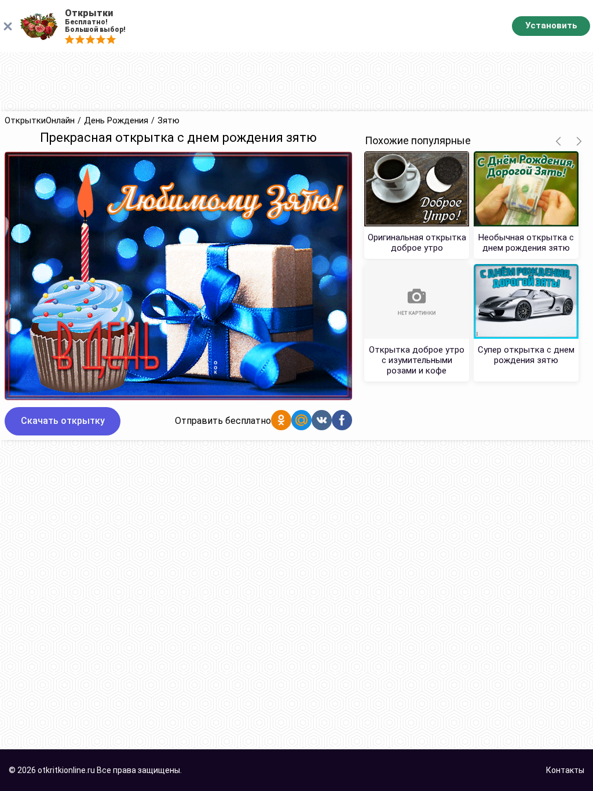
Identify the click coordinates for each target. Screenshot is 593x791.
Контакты (565, 770)
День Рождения (116, 121)
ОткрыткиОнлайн (40, 121)
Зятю (169, 121)
